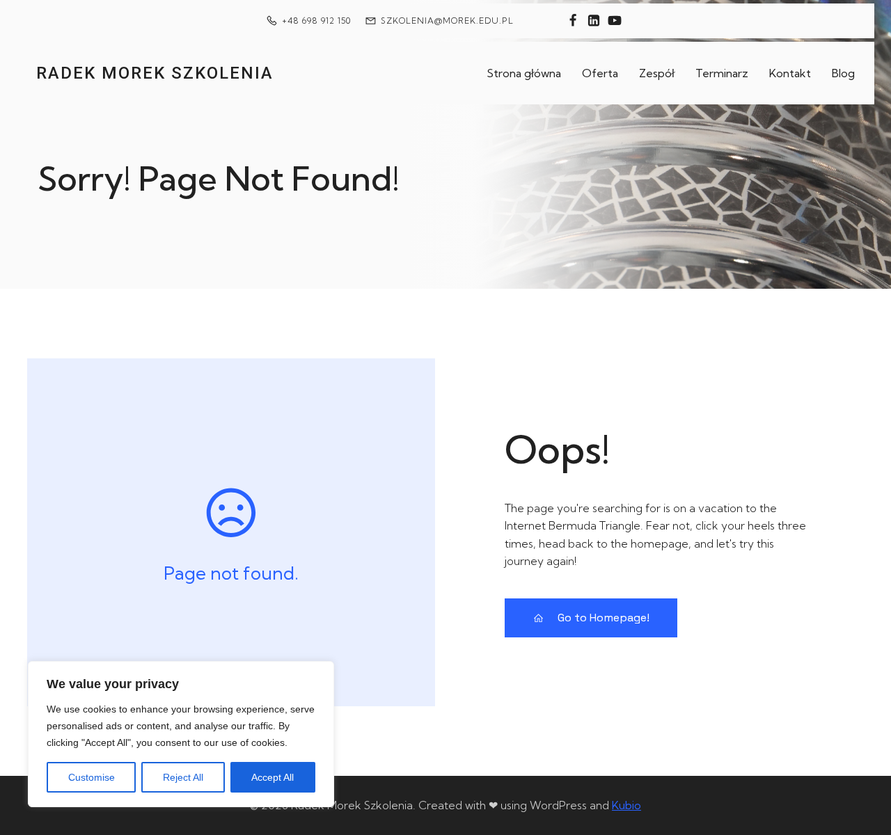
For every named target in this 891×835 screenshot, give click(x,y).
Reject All (183, 777)
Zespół (657, 73)
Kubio (626, 805)
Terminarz (721, 73)
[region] (181, 734)
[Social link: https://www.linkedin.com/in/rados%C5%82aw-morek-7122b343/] (593, 20)
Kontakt (790, 73)
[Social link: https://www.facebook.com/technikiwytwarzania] (572, 20)
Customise (91, 777)
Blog (843, 73)
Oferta (600, 73)
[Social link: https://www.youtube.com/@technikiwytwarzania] (614, 20)
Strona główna (524, 73)
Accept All (272, 777)
